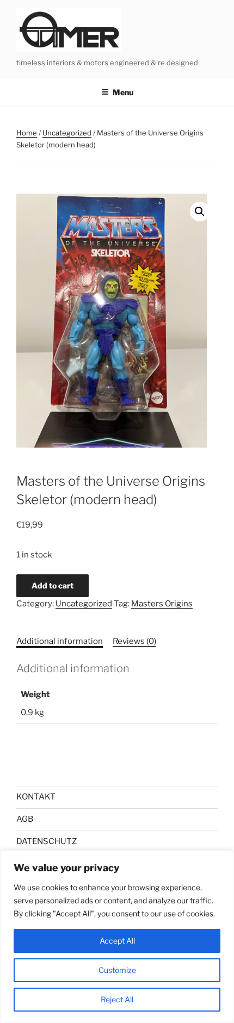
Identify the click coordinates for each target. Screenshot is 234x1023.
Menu (123, 92)
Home (26, 132)
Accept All (117, 940)
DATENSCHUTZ (46, 841)
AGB (24, 819)
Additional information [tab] (59, 641)
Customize (117, 970)
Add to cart (52, 585)
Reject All (117, 999)
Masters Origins (162, 604)
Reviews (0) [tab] (134, 641)
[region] (117, 936)
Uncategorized (66, 132)
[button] (200, 211)
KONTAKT (36, 797)
